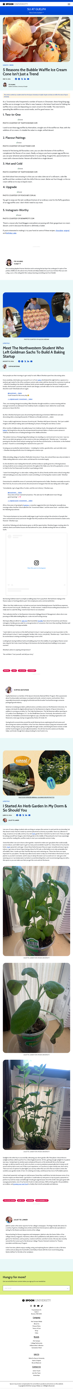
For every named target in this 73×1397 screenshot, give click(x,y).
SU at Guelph (36, 9)
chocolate (59, 230)
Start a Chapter (36, 1360)
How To (21, 1200)
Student (32, 670)
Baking (6, 670)
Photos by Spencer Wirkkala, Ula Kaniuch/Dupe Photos (36, 797)
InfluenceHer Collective (36, 1345)
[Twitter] (22, 79)
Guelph (5, 65)
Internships (36, 1375)
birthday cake (11, 233)
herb (33, 834)
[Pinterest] (19, 79)
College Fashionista (36, 1343)
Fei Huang (12, 84)
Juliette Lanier (14, 820)
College (22, 670)
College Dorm (9, 1200)
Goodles (40, 621)
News (11, 65)
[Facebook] (16, 79)
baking (5, 430)
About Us (36, 1324)
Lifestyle (6, 343)
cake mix (24, 621)
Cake (14, 670)
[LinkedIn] (25, 79)
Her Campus (36, 1341)
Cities (36, 1333)
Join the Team (36, 1373)
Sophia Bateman (14, 366)
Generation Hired (37, 1348)
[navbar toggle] (69, 4)
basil (8, 847)
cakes (39, 380)
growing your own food (20, 1184)
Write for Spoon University (36, 1358)
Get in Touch (36, 1371)
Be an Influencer (36, 1363)
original (66, 230)
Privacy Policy (36, 1326)
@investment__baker (15, 393)
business (26, 505)
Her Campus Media (36, 1321)
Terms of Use (37, 1328)
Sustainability (41, 1200)
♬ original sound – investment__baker (20, 399)
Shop (36, 1331)
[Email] (28, 79)
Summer (30, 1200)
